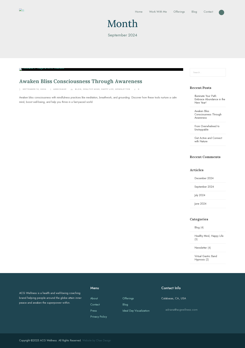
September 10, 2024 (34, 89)
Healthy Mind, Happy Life (98, 89)
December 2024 (204, 178)
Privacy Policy (98, 317)
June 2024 (200, 204)
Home (138, 12)
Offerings (179, 12)
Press (93, 311)
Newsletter (122, 89)
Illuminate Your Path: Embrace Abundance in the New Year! (209, 99)
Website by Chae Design (96, 340)
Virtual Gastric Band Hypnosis (205, 257)
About (94, 298)
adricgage (59, 89)
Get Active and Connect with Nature (208, 139)
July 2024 (199, 195)
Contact (208, 12)
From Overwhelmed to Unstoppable (207, 127)
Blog (194, 12)
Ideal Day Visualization (136, 311)
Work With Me (158, 12)
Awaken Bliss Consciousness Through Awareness (80, 81)
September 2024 (204, 187)
